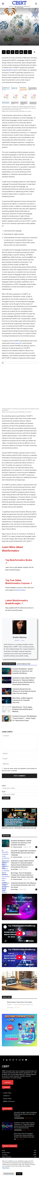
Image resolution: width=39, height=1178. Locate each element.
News (19, 32)
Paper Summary (25, 32)
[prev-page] (3, 725)
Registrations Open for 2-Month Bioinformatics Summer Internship (19, 828)
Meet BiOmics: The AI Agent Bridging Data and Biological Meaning (22, 709)
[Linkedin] (21, 52)
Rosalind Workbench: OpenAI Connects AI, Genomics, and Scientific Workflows (22, 671)
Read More (5, 1168)
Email (3, 791)
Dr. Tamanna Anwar (16, 847)
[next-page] (6, 725)
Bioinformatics (10, 10)
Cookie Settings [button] (8, 1173)
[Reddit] (19, 1060)
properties (18, 343)
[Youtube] (25, 1082)
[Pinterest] (12, 52)
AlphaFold (9, 70)
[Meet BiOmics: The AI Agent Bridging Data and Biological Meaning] (6, 709)
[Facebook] (4, 52)
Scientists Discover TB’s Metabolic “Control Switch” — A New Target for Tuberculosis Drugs (24, 718)
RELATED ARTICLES (9, 664)
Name (4, 785)
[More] (34, 52)
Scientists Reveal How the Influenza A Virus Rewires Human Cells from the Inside (24, 691)
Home (2, 10)
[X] (8, 52)
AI (15, 1139)
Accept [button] (19, 1173)
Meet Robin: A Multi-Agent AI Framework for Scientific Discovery (22, 700)
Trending (14, 34)
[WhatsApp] (17, 52)
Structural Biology (6, 34)
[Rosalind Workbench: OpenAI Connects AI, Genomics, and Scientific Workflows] (6, 671)
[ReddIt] (25, 52)
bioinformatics (21, 590)
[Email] (30, 52)
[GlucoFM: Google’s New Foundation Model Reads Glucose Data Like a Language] (5, 859)
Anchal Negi (14, 869)
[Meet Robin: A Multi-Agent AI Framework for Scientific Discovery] (6, 700)
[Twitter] (10, 1060)
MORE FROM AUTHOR (23, 664)
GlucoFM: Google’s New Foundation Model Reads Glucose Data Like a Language (23, 853)
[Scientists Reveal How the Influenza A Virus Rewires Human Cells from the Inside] (6, 691)
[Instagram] (13, 1060)
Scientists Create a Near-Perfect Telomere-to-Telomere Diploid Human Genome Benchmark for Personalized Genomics (24, 1125)
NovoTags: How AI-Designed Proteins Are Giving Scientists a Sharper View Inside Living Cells (22, 875)
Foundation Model (19, 1118)
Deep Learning (13, 32)
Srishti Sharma (19, 637)
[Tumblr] (22, 1060)
